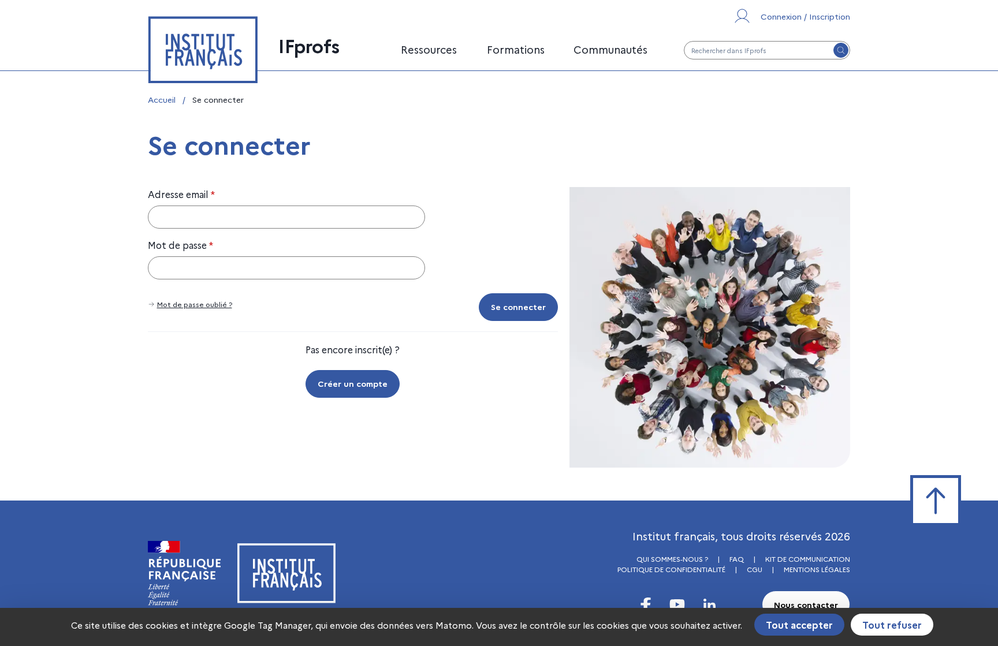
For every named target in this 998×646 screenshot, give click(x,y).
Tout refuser (892, 624)
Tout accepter (799, 624)
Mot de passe (180, 244)
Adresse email (181, 194)
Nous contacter (806, 604)
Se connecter (518, 306)
